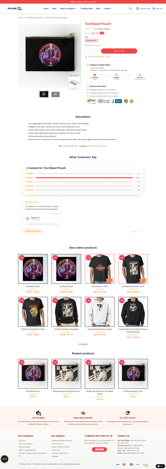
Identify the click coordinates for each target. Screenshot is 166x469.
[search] (130, 8)
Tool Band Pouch (33, 391)
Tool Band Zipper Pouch (133, 391)
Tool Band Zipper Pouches (56, 18)
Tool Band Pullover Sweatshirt (66, 329)
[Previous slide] (21, 55)
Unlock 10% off (4, 459)
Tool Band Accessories (34, 18)
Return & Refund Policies (61, 447)
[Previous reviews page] (130, 232)
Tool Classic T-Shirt (100, 286)
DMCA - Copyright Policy (27, 450)
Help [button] (161, 466)
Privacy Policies (24, 447)
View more (83, 344)
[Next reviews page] (141, 232)
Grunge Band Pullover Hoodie (100, 329)
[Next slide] (77, 55)
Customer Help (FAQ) (59, 453)
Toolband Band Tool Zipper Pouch (66, 391)
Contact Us (56, 450)
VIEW (33, 281)
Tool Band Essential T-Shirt (133, 286)
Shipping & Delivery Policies (62, 440)
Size (86, 37)
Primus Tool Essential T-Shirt (32, 329)
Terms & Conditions (26, 444)
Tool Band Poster (33, 286)
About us (22, 440)
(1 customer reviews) (102, 29)
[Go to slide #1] (43, 94)
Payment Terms (57, 444)
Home (20, 18)
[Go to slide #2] (55, 94)
